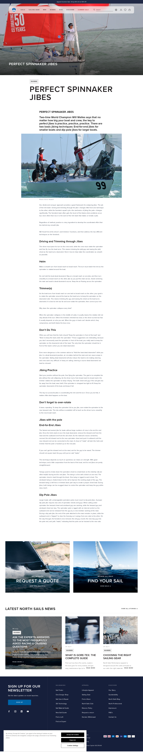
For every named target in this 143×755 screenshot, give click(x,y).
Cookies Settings (72, 746)
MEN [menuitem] (44, 10)
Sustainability (113, 695)
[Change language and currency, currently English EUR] (116, 9)
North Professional (115, 704)
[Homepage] (14, 10)
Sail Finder (59, 690)
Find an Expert (61, 721)
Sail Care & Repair (62, 699)
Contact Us (112, 717)
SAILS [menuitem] (23, 10)
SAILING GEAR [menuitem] (34, 10)
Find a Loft (59, 717)
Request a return (88, 713)
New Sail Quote (61, 713)
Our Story (112, 690)
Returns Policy (87, 708)
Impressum (112, 708)
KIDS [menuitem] (61, 10)
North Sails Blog (114, 699)
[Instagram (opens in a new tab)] (15, 711)
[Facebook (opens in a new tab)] (9, 711)
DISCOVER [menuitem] (70, 10)
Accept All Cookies (73, 735)
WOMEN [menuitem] (53, 10)
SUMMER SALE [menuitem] (83, 10)
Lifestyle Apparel (88, 690)
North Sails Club (87, 704)
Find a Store (86, 699)
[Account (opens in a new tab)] (121, 9)
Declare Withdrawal (89, 717)
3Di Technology (61, 704)
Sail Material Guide (62, 708)
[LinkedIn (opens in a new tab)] (22, 711)
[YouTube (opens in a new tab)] (28, 711)
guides (34, 81)
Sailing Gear (86, 695)
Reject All (73, 740)
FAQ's (111, 713)
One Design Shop (62, 695)
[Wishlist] (125, 9)
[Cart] (129, 9)
